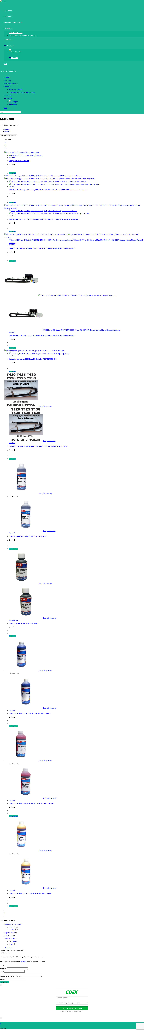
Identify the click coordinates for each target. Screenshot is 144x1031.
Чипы (11, 944)
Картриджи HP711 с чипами (19, 161)
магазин (23, 961)
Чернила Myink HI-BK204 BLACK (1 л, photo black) (27, 536)
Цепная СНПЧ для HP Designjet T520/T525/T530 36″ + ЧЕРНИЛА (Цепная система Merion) (41, 248)
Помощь (7, 86)
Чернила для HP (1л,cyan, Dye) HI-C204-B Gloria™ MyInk (30, 713)
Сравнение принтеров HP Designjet (22, 92)
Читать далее (13, 549)
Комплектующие (10, 938)
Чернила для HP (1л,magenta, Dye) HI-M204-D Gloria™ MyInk (31, 803)
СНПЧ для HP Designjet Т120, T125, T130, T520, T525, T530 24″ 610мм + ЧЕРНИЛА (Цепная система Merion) (48, 190)
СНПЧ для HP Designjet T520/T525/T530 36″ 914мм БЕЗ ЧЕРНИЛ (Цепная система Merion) (41, 335)
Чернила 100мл (13, 620)
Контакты (8, 95)
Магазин (7, 80)
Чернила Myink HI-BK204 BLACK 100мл (23, 623)
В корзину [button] (12, 173)
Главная (7, 77)
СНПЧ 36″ (12, 245)
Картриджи (12, 157)
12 (5, 142)
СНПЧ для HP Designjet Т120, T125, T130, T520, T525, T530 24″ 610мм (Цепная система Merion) (43, 219)
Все (5, 148)
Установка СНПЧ (15, 89)
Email (2, 971)
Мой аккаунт (8, 948)
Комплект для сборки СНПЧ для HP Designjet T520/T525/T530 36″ (32, 359)
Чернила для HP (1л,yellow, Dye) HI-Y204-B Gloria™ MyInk (30, 893)
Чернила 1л (12, 533)
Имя (2, 966)
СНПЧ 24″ (12, 186)
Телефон (3, 968)
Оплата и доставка (11, 83)
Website (2, 979)
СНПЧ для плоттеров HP (12, 924)
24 (5, 145)
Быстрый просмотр (32, 152)
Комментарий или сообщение (10, 976)
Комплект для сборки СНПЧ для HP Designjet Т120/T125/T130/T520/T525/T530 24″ (38, 446)
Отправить (4, 982)
